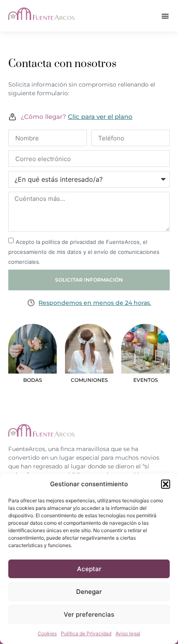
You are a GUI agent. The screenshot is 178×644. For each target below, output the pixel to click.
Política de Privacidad (86, 633)
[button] (165, 484)
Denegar (89, 592)
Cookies (47, 633)
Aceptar (89, 569)
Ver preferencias (89, 614)
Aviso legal (127, 633)
